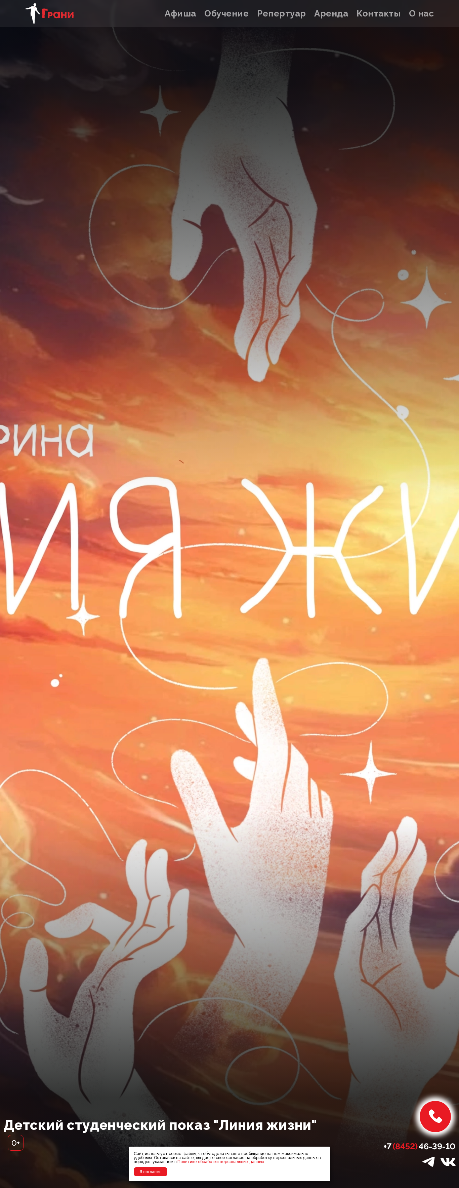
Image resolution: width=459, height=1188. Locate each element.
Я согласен (150, 1172)
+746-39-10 (419, 1146)
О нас (421, 13)
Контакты (379, 13)
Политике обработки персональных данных (220, 1161)
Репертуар (281, 13)
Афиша (180, 13)
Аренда (331, 13)
